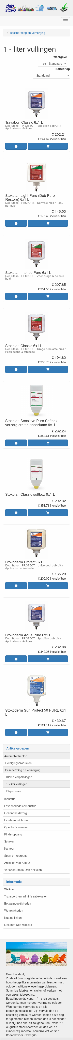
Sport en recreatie (15, 855)
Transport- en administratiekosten (25, 896)
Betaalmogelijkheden (17, 903)
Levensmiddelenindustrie (20, 806)
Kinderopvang (13, 834)
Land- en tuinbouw (16, 820)
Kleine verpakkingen (19, 777)
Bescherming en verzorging (23, 770)
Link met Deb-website (18, 925)
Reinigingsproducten (18, 763)
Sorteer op (63, 69)
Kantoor (9, 848)
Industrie (9, 799)
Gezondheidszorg (15, 813)
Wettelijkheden (13, 910)
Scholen (9, 841)
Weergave (60, 57)
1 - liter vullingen (16, 784)
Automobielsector (15, 756)
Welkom (9, 889)
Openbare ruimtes (16, 827)
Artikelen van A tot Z (17, 863)
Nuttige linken (13, 918)
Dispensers (13, 791)
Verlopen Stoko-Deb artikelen (23, 870)
